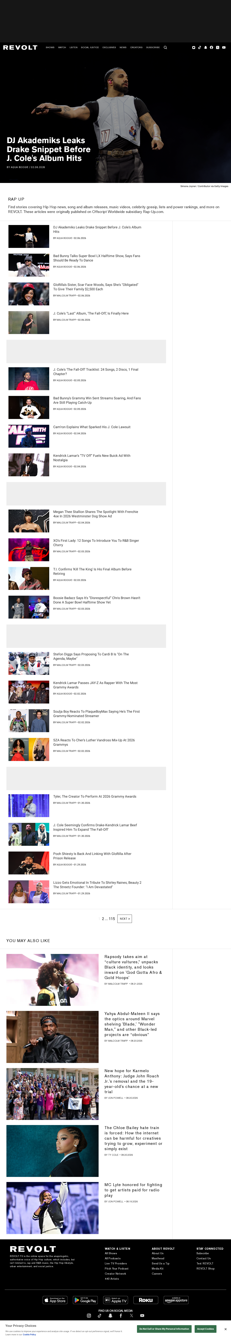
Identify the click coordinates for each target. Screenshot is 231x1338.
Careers (157, 1273)
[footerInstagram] (89, 1318)
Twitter (218, 47)
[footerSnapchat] (110, 1318)
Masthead (158, 1258)
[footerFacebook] (121, 1318)
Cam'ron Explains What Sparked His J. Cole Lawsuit (92, 427)
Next (124, 919)
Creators (136, 47)
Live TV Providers (116, 1263)
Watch (62, 47)
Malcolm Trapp (66, 295)
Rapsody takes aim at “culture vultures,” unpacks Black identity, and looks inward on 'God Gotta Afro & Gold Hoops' (133, 967)
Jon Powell (115, 1097)
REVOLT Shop (206, 1268)
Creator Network (115, 1273)
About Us (158, 1253)
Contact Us (204, 1258)
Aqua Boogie (19, 167)
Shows (50, 47)
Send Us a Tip (160, 1263)
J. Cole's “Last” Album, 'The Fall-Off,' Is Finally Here (91, 313)
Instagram (193, 47)
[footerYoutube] (142, 1318)
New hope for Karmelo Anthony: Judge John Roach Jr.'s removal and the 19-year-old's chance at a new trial (132, 1081)
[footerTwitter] (132, 1318)
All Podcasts (113, 1258)
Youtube (224, 48)
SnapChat (205, 47)
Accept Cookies (205, 1329)
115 (112, 919)
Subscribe (153, 47)
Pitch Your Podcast (117, 1268)
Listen (73, 47)
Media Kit (158, 1268)
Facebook (211, 47)
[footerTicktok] (100, 1318)
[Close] (225, 1329)
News (123, 47)
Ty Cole (113, 1154)
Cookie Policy (29, 1334)
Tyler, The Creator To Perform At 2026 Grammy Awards (94, 796)
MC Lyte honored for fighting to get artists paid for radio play (133, 1190)
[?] (28, 236)
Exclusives (109, 47)
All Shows (111, 1253)
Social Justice (90, 47)
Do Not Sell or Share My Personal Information (164, 1329)
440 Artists (112, 1279)
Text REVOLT (205, 1263)
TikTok (199, 47)
